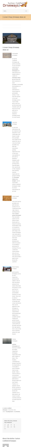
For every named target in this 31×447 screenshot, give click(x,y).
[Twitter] (8, 425)
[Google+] (5, 426)
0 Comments (17, 411)
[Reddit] (11, 426)
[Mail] (5, 428)
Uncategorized (9, 411)
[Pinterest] (11, 425)
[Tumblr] (14, 425)
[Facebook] (5, 425)
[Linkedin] (8, 426)
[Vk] (14, 426)
